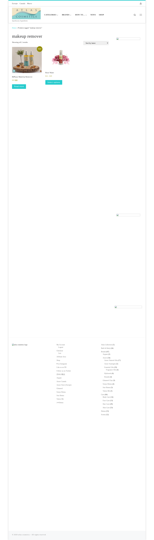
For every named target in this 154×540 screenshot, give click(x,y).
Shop (58, 360)
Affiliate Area (61, 357)
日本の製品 (61, 374)
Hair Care (106, 404)
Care (102, 394)
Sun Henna (60, 395)
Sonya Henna (61, 392)
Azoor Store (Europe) (64, 385)
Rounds (106, 377)
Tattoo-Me (60, 399)
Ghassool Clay (107, 380)
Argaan (59, 378)
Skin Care (106, 408)
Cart (59, 353)
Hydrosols (107, 373)
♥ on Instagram (62, 364)
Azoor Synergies (110, 364)
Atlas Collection (106, 345)
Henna (103, 411)
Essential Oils (109, 367)
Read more (19, 86)
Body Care (106, 397)
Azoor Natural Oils (110, 360)
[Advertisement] (128, 171)
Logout (60, 347)
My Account (61, 345)
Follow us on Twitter (64, 371)
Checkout (60, 351)
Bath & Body (105, 348)
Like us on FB (61, 367)
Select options (53, 82)
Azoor (105, 358)
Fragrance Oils (111, 370)
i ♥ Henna (60, 402)
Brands (103, 352)
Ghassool (60, 388)
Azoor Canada (61, 381)
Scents (103, 415)
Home (14, 28)
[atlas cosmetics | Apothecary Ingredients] (26, 13)
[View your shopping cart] (141, 3)
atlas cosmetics (24, 535)
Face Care (106, 400)
